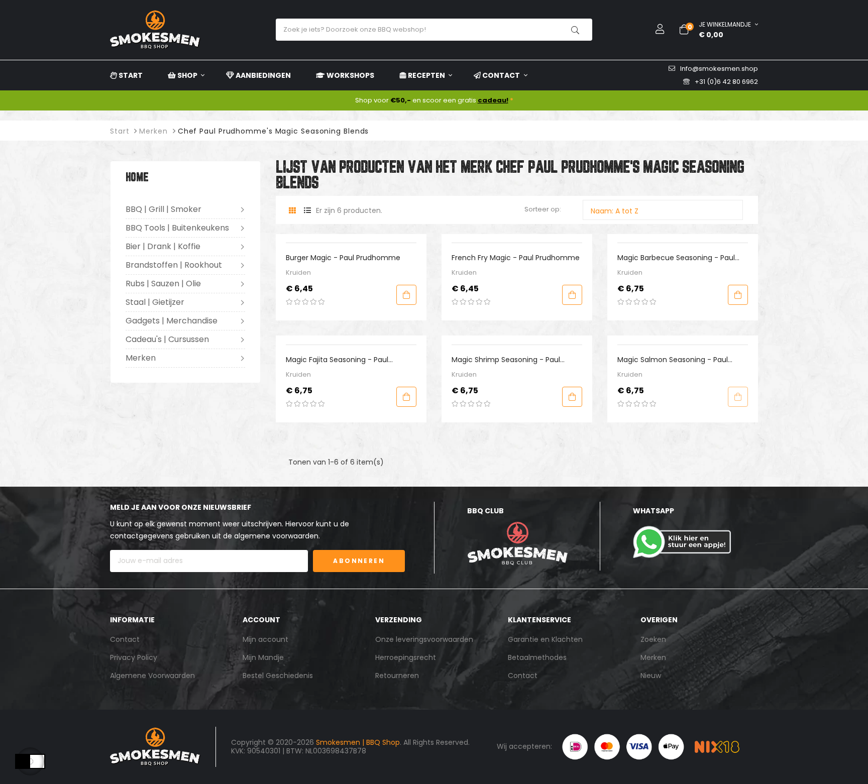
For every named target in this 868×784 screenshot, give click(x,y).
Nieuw (650, 675)
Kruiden (298, 272)
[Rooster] (292, 210)
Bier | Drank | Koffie (163, 246)
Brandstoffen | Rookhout (174, 265)
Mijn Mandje (263, 657)
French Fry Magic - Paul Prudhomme (516, 258)
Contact (125, 639)
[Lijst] (307, 210)
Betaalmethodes (537, 657)
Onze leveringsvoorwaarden (424, 639)
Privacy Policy (133, 657)
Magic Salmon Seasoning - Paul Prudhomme (672, 360)
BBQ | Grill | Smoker (163, 209)
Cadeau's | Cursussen (167, 339)
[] (406, 295)
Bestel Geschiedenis (278, 675)
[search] (575, 30)
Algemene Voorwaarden (152, 675)
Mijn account (265, 639)
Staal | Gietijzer (155, 302)
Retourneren (397, 675)
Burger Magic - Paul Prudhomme (343, 258)
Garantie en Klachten (545, 639)
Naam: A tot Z (665, 210)
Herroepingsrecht (405, 657)
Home (137, 178)
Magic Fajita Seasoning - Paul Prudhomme (337, 360)
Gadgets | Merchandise (172, 320)
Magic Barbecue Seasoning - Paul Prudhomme (676, 258)
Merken (141, 358)
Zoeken (653, 639)
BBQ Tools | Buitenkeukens (177, 228)
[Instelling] (652, 30)
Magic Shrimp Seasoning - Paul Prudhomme (506, 360)
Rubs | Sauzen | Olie (163, 283)
